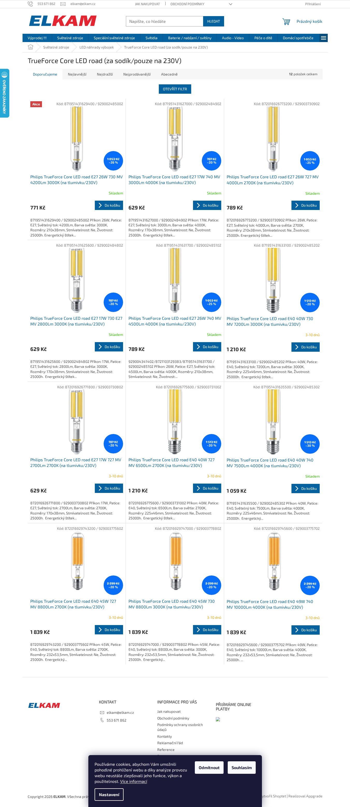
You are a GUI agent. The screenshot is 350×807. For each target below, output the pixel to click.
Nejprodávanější (137, 74)
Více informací (133, 781)
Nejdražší (105, 74)
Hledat (213, 21)
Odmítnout (209, 767)
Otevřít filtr (175, 89)
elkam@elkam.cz (120, 712)
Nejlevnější (77, 74)
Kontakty (164, 736)
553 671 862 (116, 720)
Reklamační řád (170, 743)
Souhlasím (242, 767)
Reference (166, 749)
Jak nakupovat (147, 4)
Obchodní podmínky (187, 4)
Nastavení (109, 794)
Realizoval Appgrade (305, 796)
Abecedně (169, 74)
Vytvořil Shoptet (273, 796)
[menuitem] (37, 38)
